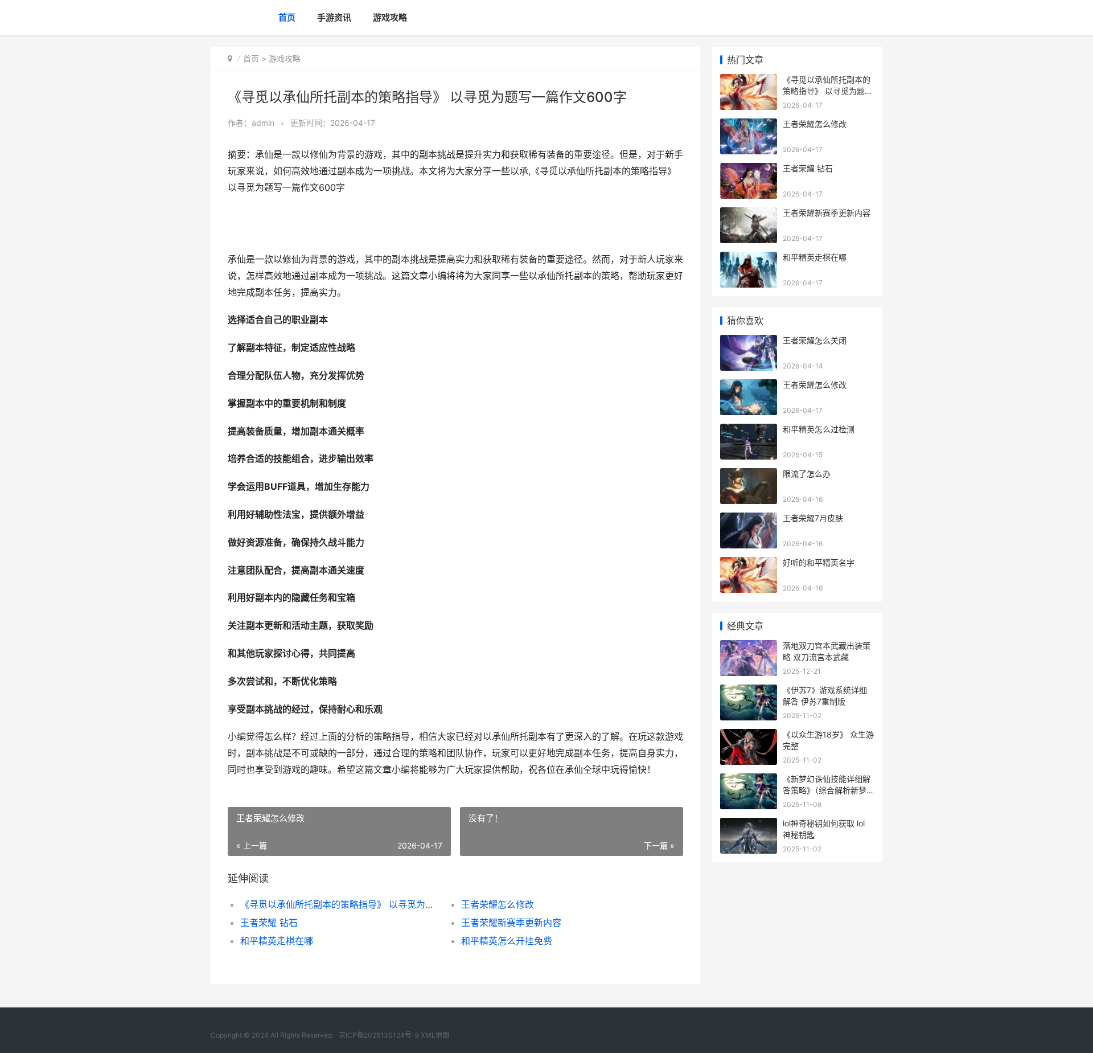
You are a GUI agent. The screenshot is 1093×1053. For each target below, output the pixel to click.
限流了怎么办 (807, 473)
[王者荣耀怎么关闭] (748, 342)
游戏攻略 (390, 17)
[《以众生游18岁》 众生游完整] (748, 736)
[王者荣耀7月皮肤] (748, 520)
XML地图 (435, 1035)
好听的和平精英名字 (818, 562)
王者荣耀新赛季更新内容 (511, 922)
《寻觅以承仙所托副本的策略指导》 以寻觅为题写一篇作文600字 (339, 904)
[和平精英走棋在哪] (748, 259)
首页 (286, 17)
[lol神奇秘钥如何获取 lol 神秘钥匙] (748, 825)
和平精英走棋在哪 (276, 941)
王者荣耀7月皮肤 (813, 518)
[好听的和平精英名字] (748, 564)
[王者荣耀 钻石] (748, 170)
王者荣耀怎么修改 (497, 904)
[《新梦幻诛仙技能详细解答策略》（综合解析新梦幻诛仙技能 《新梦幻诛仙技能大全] (748, 780)
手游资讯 (334, 17)
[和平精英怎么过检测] (748, 431)
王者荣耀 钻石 (269, 922)
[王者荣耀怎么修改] (748, 125)
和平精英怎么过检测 (818, 429)
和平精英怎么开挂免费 (506, 941)
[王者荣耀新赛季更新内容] (748, 214)
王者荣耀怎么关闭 (815, 340)
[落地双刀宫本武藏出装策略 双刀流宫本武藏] (748, 647)
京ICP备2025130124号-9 (379, 1035)
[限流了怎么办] (748, 475)
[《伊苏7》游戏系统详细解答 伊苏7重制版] (748, 691)
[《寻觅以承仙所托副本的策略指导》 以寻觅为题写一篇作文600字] (748, 81)
